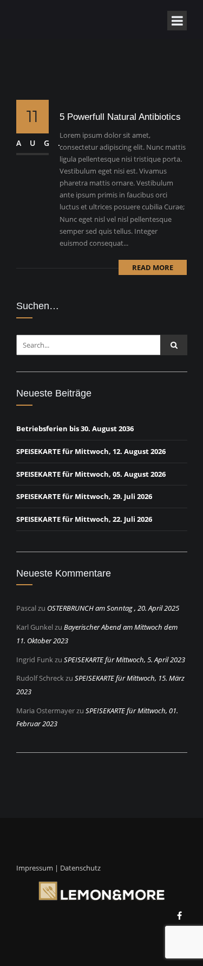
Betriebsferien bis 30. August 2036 (75, 428)
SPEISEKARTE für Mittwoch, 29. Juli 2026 (84, 496)
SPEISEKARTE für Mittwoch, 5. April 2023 (124, 659)
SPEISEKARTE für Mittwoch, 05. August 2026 (91, 474)
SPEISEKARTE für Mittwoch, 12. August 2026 (91, 451)
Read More (152, 267)
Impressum (34, 868)
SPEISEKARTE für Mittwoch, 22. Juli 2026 (84, 519)
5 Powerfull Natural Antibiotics (120, 117)
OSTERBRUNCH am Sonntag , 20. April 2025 (113, 608)
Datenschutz (80, 868)
